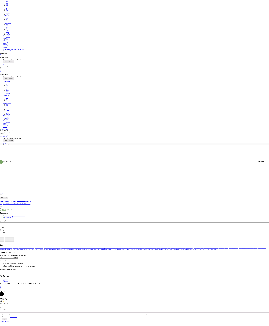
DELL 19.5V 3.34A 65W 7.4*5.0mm (111, 248)
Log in (4, 319)
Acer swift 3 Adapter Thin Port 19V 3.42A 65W (26, 248)
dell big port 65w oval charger (188, 248)
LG (6, 9)
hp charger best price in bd (73, 249)
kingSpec (8, 37)
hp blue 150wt (53, 249)
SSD (4, 40)
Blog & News (6, 281)
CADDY (5, 47)
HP (6, 8)
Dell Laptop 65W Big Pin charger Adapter (200, 248)
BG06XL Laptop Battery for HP (61, 248)
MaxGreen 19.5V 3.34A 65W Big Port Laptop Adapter (210, 249)
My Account (5, 279)
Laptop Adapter (6, 1)
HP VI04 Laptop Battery (100, 249)
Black (3, 227)
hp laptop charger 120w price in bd (90, 249)
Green (3, 229)
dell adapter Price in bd (134, 248)
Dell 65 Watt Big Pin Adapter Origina (124, 248)
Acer (7, 3)
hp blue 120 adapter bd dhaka (233, 248)
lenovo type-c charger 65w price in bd (183, 249)
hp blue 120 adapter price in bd (9, 249)
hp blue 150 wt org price (26, 249)
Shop (4, 280)
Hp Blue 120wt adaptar (18, 249)
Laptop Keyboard (7, 23)
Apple (7, 4)
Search (2, 133)
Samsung (8, 13)
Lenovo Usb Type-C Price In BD (195, 249)
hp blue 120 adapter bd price (243, 248)
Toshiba (7, 11)
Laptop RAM (6, 38)
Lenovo (7, 10)
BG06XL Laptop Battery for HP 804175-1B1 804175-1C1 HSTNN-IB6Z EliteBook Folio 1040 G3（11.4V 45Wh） (86, 248)
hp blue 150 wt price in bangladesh (36, 249)
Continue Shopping (8, 61)
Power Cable (6, 43)
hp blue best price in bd (60, 249)
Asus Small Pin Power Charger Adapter (50, 248)
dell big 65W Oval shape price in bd (148, 248)
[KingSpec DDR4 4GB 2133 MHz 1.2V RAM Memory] (24, 191)
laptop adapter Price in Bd (147, 249)
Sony (7, 14)
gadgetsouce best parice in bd (223, 248)
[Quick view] (1, 194)
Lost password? (13, 317)
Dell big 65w (140, 248)
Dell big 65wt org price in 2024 (170, 248)
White (3, 232)
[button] (0, 54)
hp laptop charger (81, 249)
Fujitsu (7, 30)
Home (4, 143)
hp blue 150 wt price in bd (46, 249)
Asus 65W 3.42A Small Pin (39, 248)
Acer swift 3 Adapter (3, 248)
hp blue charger (66, 249)
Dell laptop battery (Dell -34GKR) (212, 248)
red (3, 230)
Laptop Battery (6, 15)
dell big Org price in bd (179, 248)
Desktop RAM (6, 35)
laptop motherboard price (155, 249)
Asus (7, 5)
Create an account (5, 321)
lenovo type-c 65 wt (173, 249)
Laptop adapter (140, 249)
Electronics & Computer (20, 49)
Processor (5, 44)
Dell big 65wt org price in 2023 (159, 248)
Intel (7, 45)
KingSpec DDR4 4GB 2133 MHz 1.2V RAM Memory (15, 201)
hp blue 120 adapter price (252, 248)
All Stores (10, 50)
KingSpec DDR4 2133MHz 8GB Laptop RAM (129, 249)
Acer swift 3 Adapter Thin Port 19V (12, 248)
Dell (6, 6)
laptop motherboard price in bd (165, 249)
